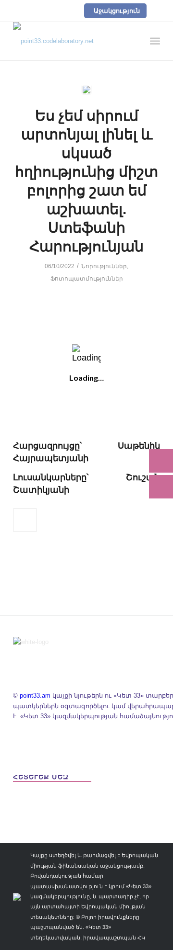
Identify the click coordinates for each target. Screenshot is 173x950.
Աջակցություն (117, 10)
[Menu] (155, 41)
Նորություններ (104, 266)
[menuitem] (133, 41)
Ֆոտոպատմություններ (86, 278)
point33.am (35, 695)
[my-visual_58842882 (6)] (86, 89)
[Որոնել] (133, 41)
